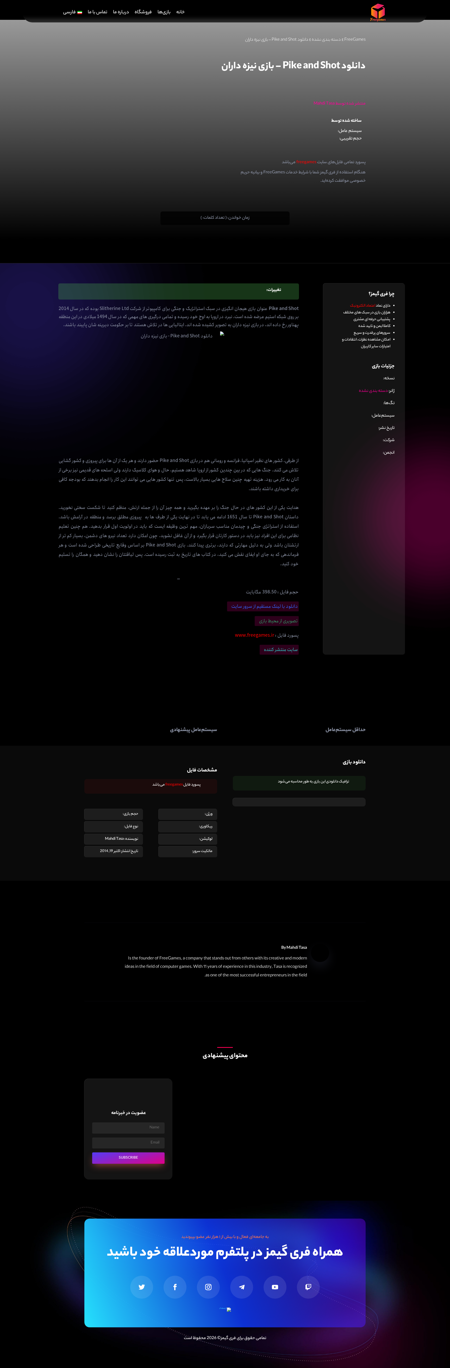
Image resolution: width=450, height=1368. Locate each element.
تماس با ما (97, 12)
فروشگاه (143, 12)
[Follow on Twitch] (308, 1287)
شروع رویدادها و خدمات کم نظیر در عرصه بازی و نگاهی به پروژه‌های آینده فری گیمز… (290, 1147)
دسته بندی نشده (326, 40)
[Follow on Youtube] (275, 1287)
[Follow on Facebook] (175, 1287)
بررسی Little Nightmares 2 (337, 1096)
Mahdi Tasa (296, 948)
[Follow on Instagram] (208, 1287)
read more (349, 1113)
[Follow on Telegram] (241, 1287)
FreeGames (355, 40)
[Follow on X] (141, 1287)
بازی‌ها (164, 12)
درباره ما (121, 12)
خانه (180, 12)
